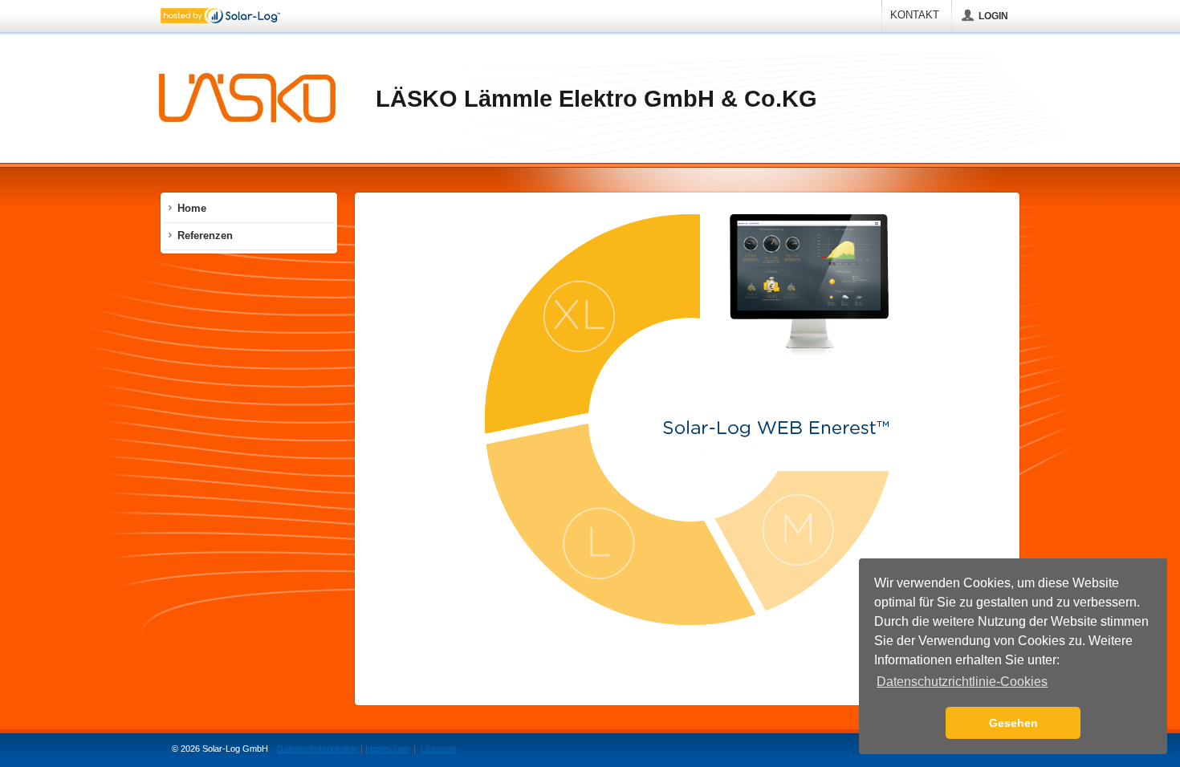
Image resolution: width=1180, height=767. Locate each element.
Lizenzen (438, 748)
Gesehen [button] (1013, 722)
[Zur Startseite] (247, 99)
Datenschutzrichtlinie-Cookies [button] (962, 681)
